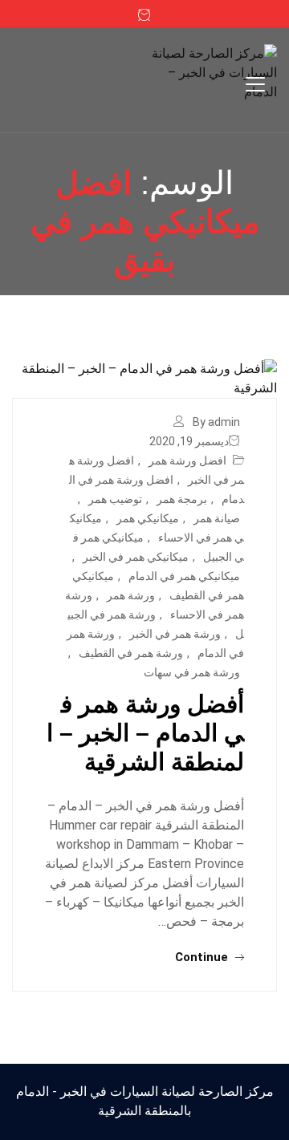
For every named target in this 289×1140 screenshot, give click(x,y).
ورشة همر (131, 595)
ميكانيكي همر (147, 518)
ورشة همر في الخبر (175, 633)
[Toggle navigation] (255, 84)
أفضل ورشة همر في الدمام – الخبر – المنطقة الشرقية (145, 733)
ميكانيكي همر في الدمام (184, 576)
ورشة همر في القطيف (131, 653)
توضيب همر (115, 499)
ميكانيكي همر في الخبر (136, 556)
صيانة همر (216, 518)
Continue (203, 957)
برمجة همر (182, 499)
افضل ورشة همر (187, 460)
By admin (216, 422)
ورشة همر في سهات (192, 672)
